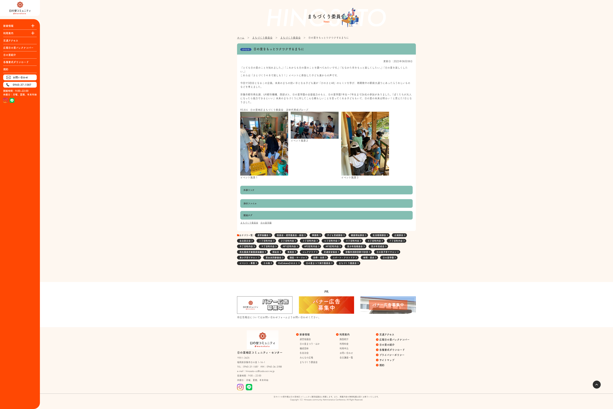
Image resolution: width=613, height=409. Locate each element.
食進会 (291, 252)
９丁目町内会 (268, 246)
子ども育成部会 (335, 235)
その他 (267, 263)
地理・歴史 (369, 257)
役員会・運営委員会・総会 (290, 235)
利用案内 (344, 334)
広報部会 (399, 235)
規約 (5, 69)
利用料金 (344, 344)
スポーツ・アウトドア (344, 257)
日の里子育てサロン (386, 252)
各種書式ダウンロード (16, 62)
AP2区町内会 (311, 246)
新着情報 (304, 334)
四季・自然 (319, 257)
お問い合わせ (20, 77)
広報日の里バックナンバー (18, 47)
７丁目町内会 (396, 241)
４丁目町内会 (331, 241)
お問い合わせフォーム (275, 317)
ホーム (240, 37)
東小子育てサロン (248, 257)
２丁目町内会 (288, 241)
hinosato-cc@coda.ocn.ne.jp (260, 371)
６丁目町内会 (374, 241)
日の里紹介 (9, 55)
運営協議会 (263, 235)
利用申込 (344, 348)
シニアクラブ (309, 252)
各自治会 (304, 353)
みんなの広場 (306, 357)
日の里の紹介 (387, 344)
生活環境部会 (380, 235)
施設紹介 (344, 339)
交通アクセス (10, 40)
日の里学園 (266, 223)
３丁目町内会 (309, 241)
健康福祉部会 (358, 235)
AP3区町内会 (332, 246)
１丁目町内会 (266, 241)
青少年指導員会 (355, 246)
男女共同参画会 (274, 257)
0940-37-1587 (22, 84)
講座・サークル (298, 257)
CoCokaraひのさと (288, 263)
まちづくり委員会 (262, 37)
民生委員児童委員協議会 (252, 252)
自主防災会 (245, 241)
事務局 (315, 235)
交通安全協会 (331, 252)
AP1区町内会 (290, 246)
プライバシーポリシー (392, 355)
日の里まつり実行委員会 (318, 263)
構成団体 (304, 348)
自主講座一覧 (346, 357)
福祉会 (276, 252)
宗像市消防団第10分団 (357, 252)
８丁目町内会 (246, 246)
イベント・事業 (247, 263)
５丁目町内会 (353, 241)
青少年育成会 (378, 246)
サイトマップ (386, 360)
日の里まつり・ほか (310, 344)
